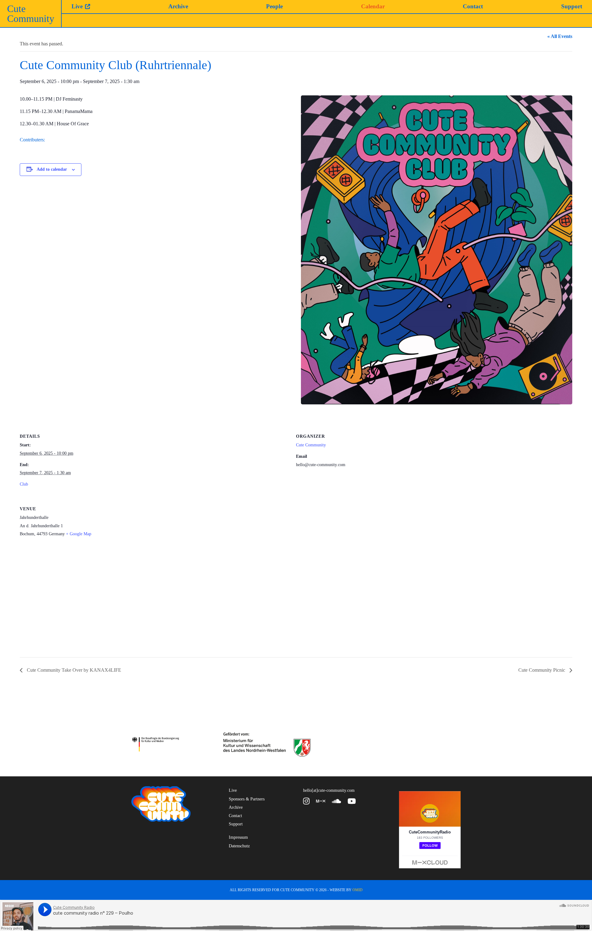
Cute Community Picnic (542, 670)
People (274, 6)
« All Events (559, 36)
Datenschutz (239, 846)
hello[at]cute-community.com (329, 790)
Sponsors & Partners (247, 799)
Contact (473, 6)
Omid (357, 890)
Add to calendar (52, 169)
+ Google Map (78, 534)
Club (24, 484)
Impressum (238, 837)
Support (571, 6)
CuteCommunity (30, 13)
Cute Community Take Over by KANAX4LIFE (73, 670)
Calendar (373, 6)
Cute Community (311, 445)
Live (77, 6)
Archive (178, 6)
